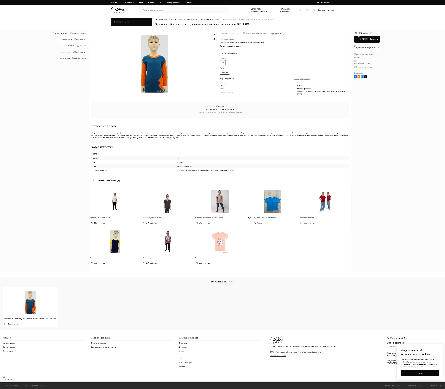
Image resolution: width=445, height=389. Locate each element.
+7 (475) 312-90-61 (397, 337)
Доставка (151, 3)
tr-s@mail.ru (398, 343)
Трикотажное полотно (10, 355)
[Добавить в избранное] (214, 34)
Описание (71, 46)
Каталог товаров (121, 22)
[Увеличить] (154, 64)
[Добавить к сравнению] (214, 39)
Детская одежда (8, 351)
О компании (115, 3)
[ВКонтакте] (355, 76)
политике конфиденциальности (412, 367)
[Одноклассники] (359, 76)
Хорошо (420, 373)
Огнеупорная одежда (98, 343)
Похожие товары (64, 58)
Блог (160, 3)
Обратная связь (13, 386)
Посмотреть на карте (278, 356)
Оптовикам (129, 3)
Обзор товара (67, 39)
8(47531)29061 (285, 9)
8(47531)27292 (256, 9)
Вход (317, 2)
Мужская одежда (9, 343)
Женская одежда (9, 347)
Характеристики (64, 52)
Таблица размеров (173, 3)
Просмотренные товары (222, 282)
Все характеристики (302, 79)
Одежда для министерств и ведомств (104, 347)
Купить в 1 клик (374, 48)
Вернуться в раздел (60, 33)
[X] (365, 76)
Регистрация (326, 2)
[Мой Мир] (362, 76)
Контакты (188, 3)
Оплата (140, 3)
